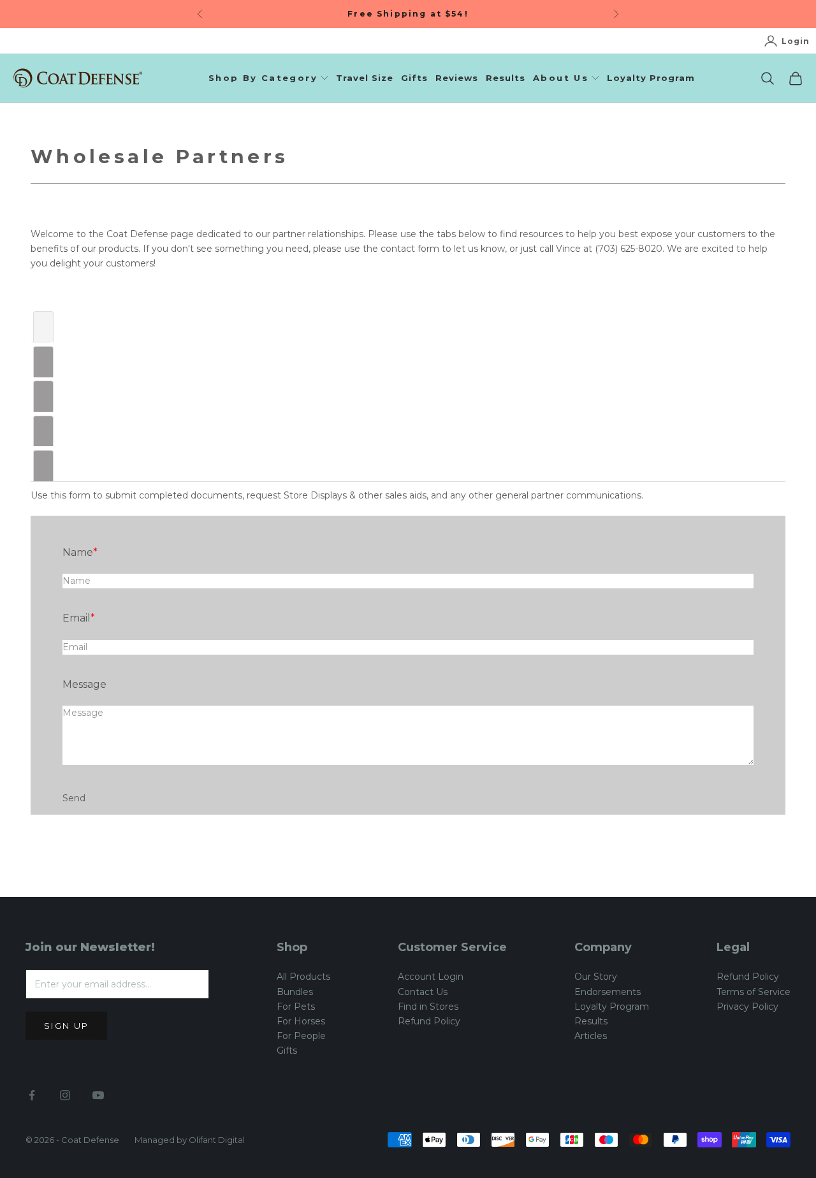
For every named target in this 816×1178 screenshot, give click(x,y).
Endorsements (607, 992)
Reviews (456, 78)
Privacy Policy (747, 1006)
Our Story (595, 976)
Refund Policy (429, 1021)
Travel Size (364, 78)
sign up (66, 1026)
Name (77, 552)
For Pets (296, 1006)
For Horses (301, 1021)
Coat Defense (90, 1140)
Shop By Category (262, 78)
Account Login (430, 976)
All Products (303, 976)
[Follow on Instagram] (65, 1095)
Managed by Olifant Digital (190, 1140)
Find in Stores (428, 1006)
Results (505, 78)
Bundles (295, 992)
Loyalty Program (651, 78)
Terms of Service (753, 992)
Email (76, 618)
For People (301, 1036)
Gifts (414, 78)
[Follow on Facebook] (32, 1095)
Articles (590, 1036)
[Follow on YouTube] (98, 1095)
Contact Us (423, 992)
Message (84, 684)
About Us (560, 78)
